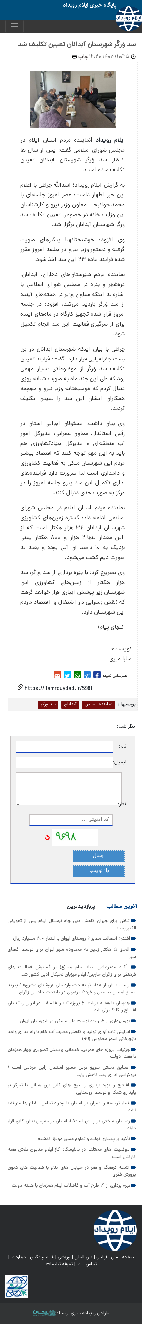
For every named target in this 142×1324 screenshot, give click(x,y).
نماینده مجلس (98, 704)
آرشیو (101, 1257)
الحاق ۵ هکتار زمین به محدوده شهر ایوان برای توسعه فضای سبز (72, 953)
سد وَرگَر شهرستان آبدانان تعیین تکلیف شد (77, 45)
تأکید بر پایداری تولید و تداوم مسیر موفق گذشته (84, 1139)
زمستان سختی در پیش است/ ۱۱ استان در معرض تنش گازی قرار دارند (72, 1125)
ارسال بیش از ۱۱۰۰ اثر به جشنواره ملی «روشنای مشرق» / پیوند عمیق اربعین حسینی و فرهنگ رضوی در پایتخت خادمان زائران (72, 989)
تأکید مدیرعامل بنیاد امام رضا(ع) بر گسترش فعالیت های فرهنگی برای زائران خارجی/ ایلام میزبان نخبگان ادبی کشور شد (72, 971)
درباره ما (18, 1257)
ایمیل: (119, 762)
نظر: (124, 804)
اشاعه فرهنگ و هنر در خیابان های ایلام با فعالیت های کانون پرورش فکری (72, 1171)
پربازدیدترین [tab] (81, 906)
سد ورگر (48, 704)
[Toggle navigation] (14, 26)
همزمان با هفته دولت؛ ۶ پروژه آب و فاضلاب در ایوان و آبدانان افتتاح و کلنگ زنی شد (72, 1007)
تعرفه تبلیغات (59, 1264)
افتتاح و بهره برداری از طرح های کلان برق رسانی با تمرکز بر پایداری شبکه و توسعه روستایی (72, 1089)
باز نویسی (99, 871)
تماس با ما (87, 1264)
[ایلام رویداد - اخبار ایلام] (115, 1230)
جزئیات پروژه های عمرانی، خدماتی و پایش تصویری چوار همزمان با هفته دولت (72, 1053)
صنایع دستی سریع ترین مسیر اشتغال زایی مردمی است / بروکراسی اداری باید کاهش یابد (72, 1071)
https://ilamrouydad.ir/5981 (57, 688)
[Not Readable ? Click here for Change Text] (47, 838)
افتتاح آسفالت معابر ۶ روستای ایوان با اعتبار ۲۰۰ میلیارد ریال (72, 938)
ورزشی (64, 1257)
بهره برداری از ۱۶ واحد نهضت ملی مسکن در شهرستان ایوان (75, 1021)
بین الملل (83, 1257)
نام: (122, 747)
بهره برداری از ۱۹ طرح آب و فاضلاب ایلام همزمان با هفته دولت (71, 1185)
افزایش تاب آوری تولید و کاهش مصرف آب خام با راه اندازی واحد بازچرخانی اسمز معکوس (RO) (72, 1035)
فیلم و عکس (42, 1257)
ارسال (99, 856)
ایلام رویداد (110, 140)
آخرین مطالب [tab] (121, 906)
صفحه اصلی (122, 1257)
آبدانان (70, 704)
